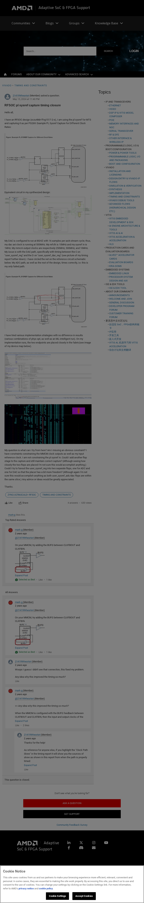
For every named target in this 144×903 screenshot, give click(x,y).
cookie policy (46, 888)
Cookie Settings (57, 896)
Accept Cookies (84, 896)
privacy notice (26, 888)
